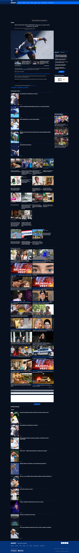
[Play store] (14, 551)
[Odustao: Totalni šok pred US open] (15, 520)
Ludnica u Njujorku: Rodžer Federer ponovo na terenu (31, 501)
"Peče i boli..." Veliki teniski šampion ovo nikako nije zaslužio (33, 450)
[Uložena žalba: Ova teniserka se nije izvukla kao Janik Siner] (15, 469)
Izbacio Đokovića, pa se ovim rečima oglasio (29, 119)
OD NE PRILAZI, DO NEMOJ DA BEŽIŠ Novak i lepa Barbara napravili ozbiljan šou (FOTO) (44, 62)
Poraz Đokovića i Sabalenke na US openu (29, 93)
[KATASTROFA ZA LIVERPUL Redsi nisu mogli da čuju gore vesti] (61, 130)
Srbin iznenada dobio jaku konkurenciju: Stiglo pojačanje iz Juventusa (60, 68)
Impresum (66, 548)
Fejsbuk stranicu (33, 85)
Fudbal (28, 2)
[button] (36, 29)
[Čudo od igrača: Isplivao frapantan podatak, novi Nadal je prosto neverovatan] (15, 443)
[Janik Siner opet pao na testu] (15, 494)
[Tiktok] (67, 543)
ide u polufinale (25, 68)
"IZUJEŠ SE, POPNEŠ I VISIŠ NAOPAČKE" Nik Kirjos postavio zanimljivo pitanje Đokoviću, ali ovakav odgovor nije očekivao (26, 62)
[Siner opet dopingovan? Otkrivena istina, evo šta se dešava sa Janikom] (15, 533)
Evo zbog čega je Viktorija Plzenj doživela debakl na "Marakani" (60, 65)
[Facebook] (62, 543)
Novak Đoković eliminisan (25, 144)
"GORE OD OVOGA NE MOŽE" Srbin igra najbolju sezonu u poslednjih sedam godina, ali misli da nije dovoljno (61, 146)
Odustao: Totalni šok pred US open (27, 514)
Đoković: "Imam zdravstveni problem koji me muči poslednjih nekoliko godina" (35, 133)
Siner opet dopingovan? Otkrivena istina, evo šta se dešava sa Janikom (35, 527)
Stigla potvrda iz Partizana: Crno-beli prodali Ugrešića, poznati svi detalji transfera (61, 55)
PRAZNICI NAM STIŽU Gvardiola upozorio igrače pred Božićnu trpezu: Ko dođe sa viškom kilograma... (61, 125)
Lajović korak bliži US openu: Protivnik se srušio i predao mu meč (34, 412)
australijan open (20, 87)
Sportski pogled (44, 2)
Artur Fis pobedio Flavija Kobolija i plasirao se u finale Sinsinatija (34, 106)
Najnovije (24, 2)
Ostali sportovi (51, 2)
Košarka (31, 2)
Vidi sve (61, 71)
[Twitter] (65, 543)
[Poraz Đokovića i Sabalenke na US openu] (15, 430)
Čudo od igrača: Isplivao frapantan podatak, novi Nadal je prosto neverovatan (34, 438)
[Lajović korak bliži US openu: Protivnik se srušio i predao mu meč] (15, 418)
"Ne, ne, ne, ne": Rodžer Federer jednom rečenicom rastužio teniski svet (35, 476)
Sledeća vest (46, 65)
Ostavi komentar (37, 404)
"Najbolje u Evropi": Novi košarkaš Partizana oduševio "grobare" (60, 59)
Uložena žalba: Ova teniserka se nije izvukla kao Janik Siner (33, 463)
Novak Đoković (14, 87)
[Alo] (12, 0)
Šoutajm (38, 2)
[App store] (21, 551)
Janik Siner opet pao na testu (26, 489)
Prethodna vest (18, 65)
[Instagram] (64, 543)
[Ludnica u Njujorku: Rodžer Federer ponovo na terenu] (15, 507)
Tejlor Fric (26, 87)
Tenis (35, 2)
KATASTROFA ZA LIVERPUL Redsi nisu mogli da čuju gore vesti (61, 136)
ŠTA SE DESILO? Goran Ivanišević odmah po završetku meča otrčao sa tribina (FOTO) (32, 73)
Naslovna (20, 2)
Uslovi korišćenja (56, 548)
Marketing (62, 548)
